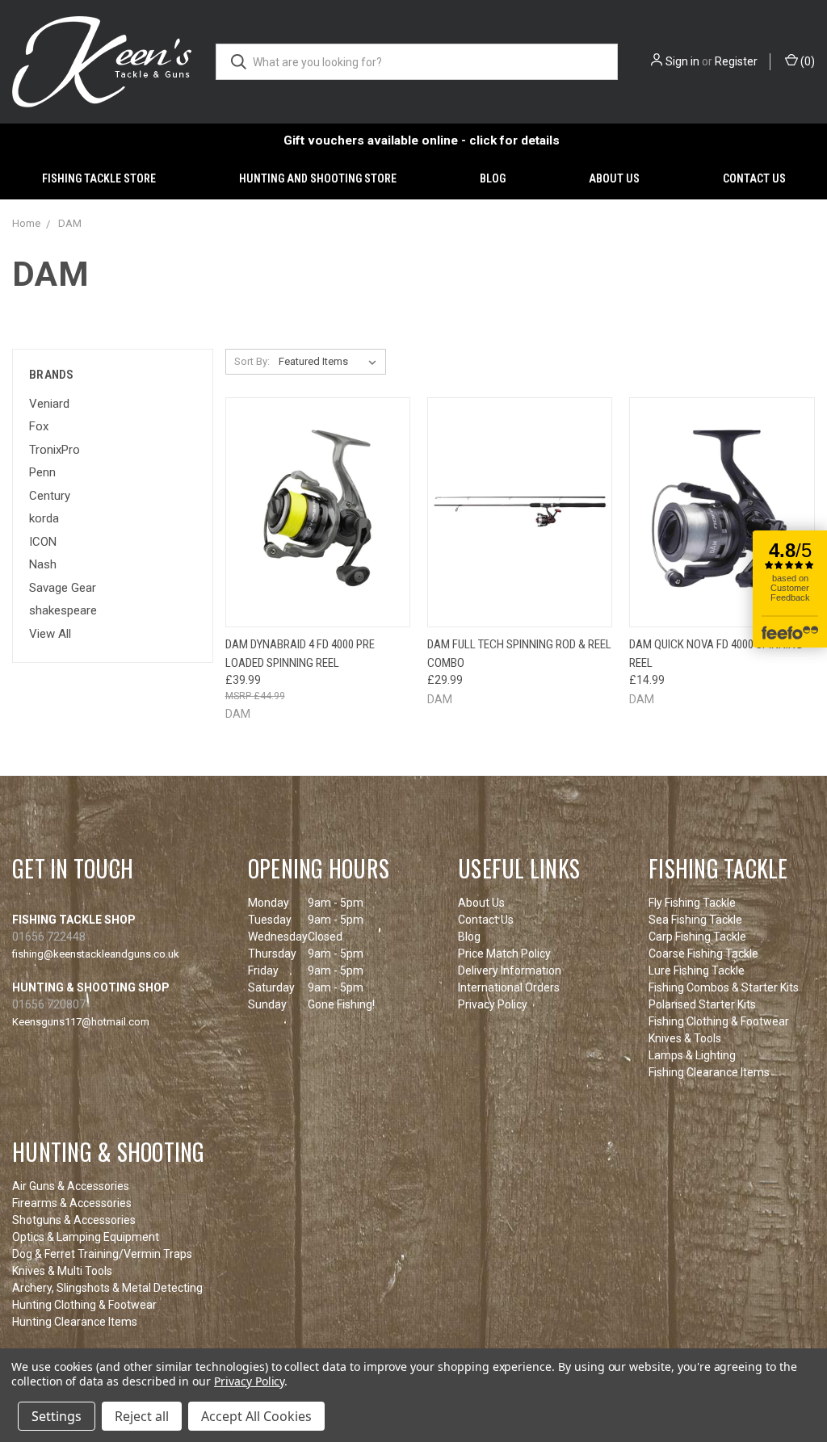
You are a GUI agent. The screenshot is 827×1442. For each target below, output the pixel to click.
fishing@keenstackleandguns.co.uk (95, 954)
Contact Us (754, 178)
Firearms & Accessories (72, 1203)
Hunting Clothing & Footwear (84, 1304)
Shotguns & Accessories (74, 1220)
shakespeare (63, 610)
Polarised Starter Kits (702, 1004)
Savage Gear (62, 588)
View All (50, 634)
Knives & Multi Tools (62, 1270)
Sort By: (252, 361)
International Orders (509, 987)
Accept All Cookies (256, 1416)
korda (44, 518)
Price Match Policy (504, 953)
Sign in (682, 61)
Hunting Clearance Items (74, 1321)
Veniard (49, 403)
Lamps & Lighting (692, 1055)
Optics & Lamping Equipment (85, 1236)
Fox (38, 426)
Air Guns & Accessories (70, 1186)
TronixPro (54, 449)
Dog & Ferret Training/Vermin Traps (102, 1253)
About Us (614, 178)
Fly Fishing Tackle (692, 902)
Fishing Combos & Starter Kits (724, 987)
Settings (56, 1416)
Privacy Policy (492, 1004)
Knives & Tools (685, 1038)
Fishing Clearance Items (709, 1072)
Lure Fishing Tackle (697, 970)
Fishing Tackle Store (99, 178)
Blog (493, 178)
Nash (43, 564)
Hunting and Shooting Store (318, 178)
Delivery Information (509, 970)
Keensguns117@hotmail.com (80, 1022)
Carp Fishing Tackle (697, 936)
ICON (43, 541)
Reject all (142, 1416)
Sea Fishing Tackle (695, 919)
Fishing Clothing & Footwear (719, 1021)
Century (49, 495)
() (806, 61)
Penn (42, 472)
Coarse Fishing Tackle (703, 953)
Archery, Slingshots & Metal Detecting (107, 1287)
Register (736, 61)
